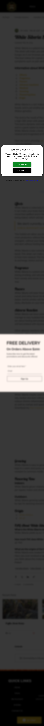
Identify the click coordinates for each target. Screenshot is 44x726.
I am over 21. (22, 164)
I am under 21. (22, 170)
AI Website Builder (32, 180)
